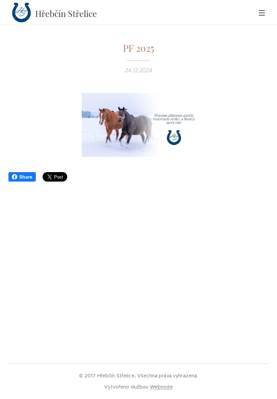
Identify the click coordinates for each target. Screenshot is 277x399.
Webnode (161, 387)
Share (25, 177)
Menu (262, 12)
